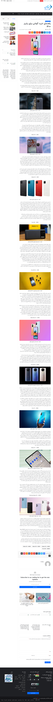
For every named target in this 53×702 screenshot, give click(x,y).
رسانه (40, 13)
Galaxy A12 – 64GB (45, 546)
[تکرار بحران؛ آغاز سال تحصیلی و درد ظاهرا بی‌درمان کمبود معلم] (37, 684)
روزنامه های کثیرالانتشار (22, 682)
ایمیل (50, 655)
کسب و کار (23, 691)
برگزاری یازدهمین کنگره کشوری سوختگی (6, 37)
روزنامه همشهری (23, 684)
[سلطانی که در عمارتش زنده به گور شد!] (29, 681)
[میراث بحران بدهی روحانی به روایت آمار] (12, 24)
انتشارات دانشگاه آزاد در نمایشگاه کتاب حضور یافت (6, 28)
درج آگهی (24, 678)
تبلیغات (43, 13)
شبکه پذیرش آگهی (22, 685)
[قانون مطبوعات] (12, 33)
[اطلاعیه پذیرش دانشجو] (37, 675)
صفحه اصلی (50, 13)
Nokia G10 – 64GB (26, 546)
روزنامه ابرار (23, 680)
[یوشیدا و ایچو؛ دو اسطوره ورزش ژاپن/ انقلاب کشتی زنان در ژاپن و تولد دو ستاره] (33, 684)
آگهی (24, 675)
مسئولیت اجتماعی (32, 13)
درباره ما (19, 13)
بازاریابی (46, 13)
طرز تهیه (17, 685)
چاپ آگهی (20, 689)
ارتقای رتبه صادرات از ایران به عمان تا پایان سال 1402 (12, 54)
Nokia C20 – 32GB (36, 546)
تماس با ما (22, 13)
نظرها (3, 18)
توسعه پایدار (27, 13)
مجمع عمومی (23, 687)
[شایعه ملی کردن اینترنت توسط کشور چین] (12, 43)
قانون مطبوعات (6, 31)
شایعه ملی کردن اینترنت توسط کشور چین (6, 42)
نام (50, 651)
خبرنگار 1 (47, 29)
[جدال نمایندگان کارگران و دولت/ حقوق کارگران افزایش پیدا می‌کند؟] (33, 681)
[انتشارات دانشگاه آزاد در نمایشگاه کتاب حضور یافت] (12, 29)
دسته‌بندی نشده (43, 19)
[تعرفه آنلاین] (48, 7)
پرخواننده (13, 18)
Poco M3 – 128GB (45, 548)
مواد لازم (24, 689)
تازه (8, 18)
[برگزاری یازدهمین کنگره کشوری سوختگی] (12, 38)
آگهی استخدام (20, 675)
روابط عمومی (37, 13)
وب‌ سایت (32, 655)
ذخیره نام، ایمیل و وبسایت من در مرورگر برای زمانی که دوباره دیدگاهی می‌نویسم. (38, 659)
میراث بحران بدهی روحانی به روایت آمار (6, 23)
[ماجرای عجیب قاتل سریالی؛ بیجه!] (46, 619)
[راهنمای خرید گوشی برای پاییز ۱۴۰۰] (35, 101)
